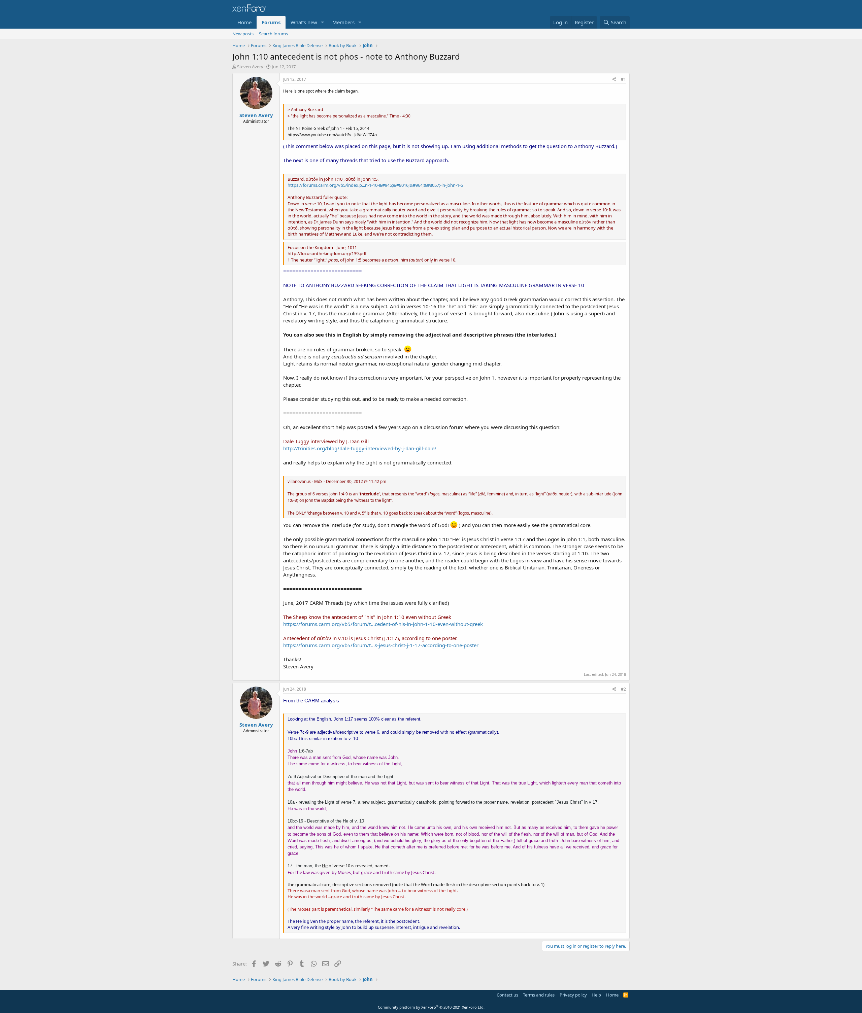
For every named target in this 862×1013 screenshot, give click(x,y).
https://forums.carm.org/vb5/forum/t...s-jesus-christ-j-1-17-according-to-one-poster (380, 645)
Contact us (507, 995)
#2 (623, 689)
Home (244, 22)
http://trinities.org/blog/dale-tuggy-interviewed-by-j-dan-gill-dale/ (359, 448)
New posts (243, 34)
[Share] (614, 79)
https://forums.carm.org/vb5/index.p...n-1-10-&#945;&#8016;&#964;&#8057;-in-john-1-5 (375, 185)
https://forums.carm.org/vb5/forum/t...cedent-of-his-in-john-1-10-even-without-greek (383, 624)
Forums (271, 22)
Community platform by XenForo (431, 1007)
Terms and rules (539, 995)
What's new (304, 22)
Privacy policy (573, 995)
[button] (322, 22)
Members (343, 22)
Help (596, 995)
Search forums (273, 34)
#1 (623, 79)
